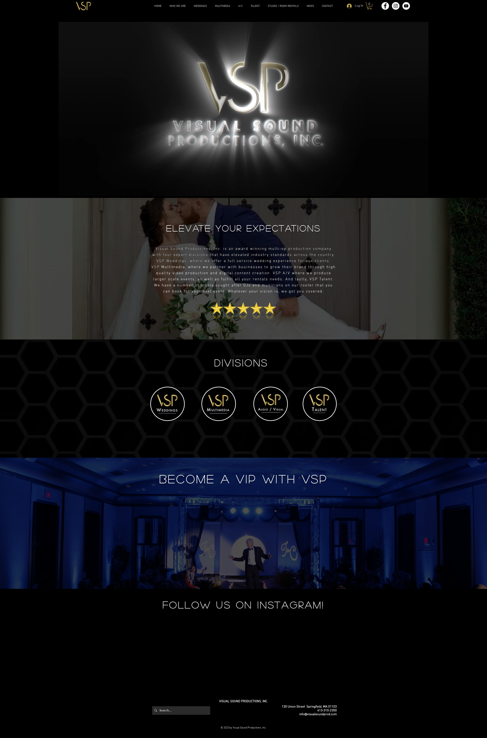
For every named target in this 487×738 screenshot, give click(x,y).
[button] (369, 6)
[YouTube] (406, 6)
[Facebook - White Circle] (385, 6)
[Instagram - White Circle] (395, 6)
